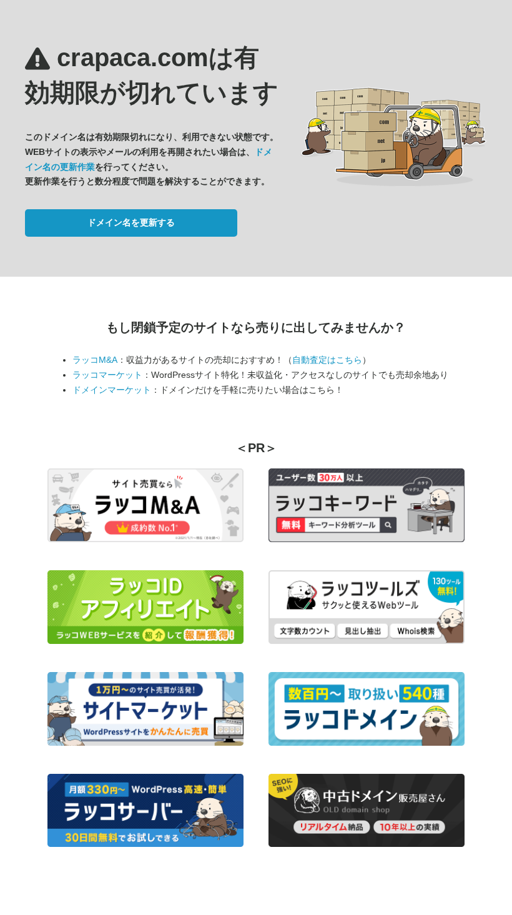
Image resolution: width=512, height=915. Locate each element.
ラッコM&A (94, 360)
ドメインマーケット (111, 390)
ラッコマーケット (107, 375)
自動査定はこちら (327, 360)
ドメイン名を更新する (131, 222)
